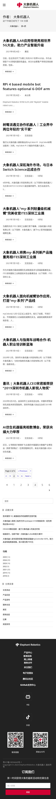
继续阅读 (10, 71)
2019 (5, 573)
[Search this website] (28, 501)
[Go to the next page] (49, 490)
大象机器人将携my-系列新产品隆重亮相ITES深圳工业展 (28, 254)
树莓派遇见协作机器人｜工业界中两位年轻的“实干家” (28, 126)
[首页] (5, 26)
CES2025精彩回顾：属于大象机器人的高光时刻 (21, 529)
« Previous (22, 471)
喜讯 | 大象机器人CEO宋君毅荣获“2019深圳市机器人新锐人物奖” (28, 385)
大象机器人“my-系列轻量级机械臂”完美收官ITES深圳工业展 (27, 210)
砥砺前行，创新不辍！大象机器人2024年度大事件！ (23, 534)
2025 (5, 557)
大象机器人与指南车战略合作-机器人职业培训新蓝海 (27, 341)
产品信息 (6, 595)
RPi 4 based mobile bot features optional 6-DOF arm (26, 86)
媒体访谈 (6, 604)
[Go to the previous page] (7, 485)
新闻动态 (6, 614)
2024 (5, 560)
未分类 (27, 95)
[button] (28, 652)
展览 (27, 51)
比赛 (4, 619)
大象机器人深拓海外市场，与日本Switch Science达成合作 (28, 167)
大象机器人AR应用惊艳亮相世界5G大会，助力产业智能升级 (27, 42)
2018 (5, 576)
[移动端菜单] (4, 5)
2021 (5, 569)
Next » (28, 476)
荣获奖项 (6, 624)
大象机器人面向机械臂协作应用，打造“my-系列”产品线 (28, 298)
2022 (5, 566)
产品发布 (6, 599)
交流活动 (28, 135)
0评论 (40, 176)
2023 (5, 563)
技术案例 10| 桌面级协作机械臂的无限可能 (20, 516)
